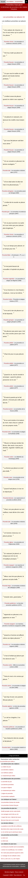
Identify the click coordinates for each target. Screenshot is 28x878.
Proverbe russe (8, 477)
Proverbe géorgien (9, 320)
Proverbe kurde (6, 431)
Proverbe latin (6, 170)
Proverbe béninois (8, 498)
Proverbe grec (6, 211)
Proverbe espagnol (9, 565)
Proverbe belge (6, 585)
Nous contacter (19, 872)
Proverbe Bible (6, 255)
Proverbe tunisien (8, 409)
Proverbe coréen (7, 665)
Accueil (3, 1)
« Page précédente (14, 755)
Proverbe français (9, 62)
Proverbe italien (6, 747)
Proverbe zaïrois (6, 685)
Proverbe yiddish (8, 342)
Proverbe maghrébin (8, 278)
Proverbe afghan (8, 542)
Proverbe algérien (7, 706)
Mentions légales (9, 872)
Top (24, 875)
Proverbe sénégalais (7, 191)
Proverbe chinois (8, 41)
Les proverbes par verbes (7, 761)
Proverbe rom (6, 644)
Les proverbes (19, 1)
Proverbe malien (8, 456)
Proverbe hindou (7, 299)
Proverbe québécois (10, 603)
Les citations (10, 1)
